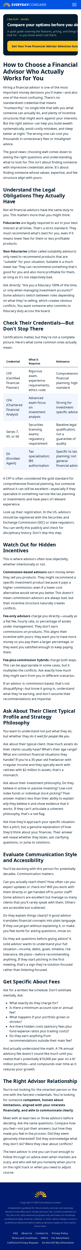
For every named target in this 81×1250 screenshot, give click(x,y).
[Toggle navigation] (74, 5)
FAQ (15, 1233)
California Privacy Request (22, 1242)
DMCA (44, 1238)
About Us (26, 1233)
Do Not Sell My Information (58, 1242)
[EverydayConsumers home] (24, 4)
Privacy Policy (60, 1233)
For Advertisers (60, 1238)
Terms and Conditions (24, 1238)
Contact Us (42, 1233)
